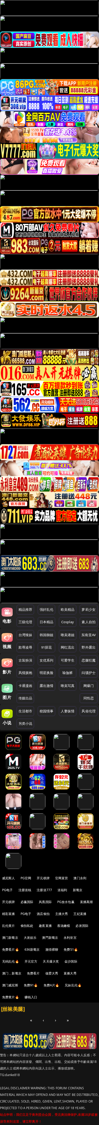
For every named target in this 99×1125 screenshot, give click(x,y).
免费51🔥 (71, 949)
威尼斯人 (8, 878)
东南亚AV (88, 634)
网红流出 (68, 647)
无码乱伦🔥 (10, 961)
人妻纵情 (68, 711)
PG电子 (7, 890)
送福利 (62, 890)
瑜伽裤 (67, 672)
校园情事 (47, 711)
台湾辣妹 (25, 634)
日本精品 (47, 622)
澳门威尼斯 (10, 985)
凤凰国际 (45, 902)
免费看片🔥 (10, 949)
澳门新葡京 (10, 937)
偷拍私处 (27, 925)
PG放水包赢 (65, 902)
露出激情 (47, 685)
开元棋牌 (43, 878)
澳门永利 (79, 878)
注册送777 (44, 890)
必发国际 (82, 925)
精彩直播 (8, 914)
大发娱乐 (30, 937)
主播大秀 (61, 914)
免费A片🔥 (51, 985)
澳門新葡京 (50, 937)
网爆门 (88, 685)
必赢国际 (27, 902)
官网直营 (61, 878)
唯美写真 (68, 685)
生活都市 (25, 711)
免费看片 (33, 973)
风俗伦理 (89, 711)
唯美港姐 (68, 634)
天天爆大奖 (51, 961)
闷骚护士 (89, 672)
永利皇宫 (70, 937)
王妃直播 (79, 914)
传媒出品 (25, 698)
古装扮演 (25, 660)
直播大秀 (70, 973)
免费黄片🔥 (10, 997)
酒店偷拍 (43, 914)
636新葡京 (32, 949)
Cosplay (67, 622)
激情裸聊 (51, 949)
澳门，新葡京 (11, 973)
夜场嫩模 (63, 925)
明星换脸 (47, 672)
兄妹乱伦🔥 (73, 985)
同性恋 (88, 698)
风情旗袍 (25, 672)
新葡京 (77, 890)
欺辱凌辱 (25, 647)
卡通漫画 (25, 685)
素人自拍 (89, 622)
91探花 (46, 647)
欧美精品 (68, 609)
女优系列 (47, 660)
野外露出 (89, 647)
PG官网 (26, 878)
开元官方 (31, 961)
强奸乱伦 (47, 609)
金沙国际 (70, 961)
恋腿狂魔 (89, 660)
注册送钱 (24, 890)
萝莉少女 (89, 609)
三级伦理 (25, 622)
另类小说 (25, 723)
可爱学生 (68, 660)
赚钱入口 (31, 997)
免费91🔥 (31, 985)
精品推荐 (25, 609)
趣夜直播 (45, 925)
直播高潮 (86, 902)
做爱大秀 (51, 973)
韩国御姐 (47, 634)
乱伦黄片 (8, 925)
